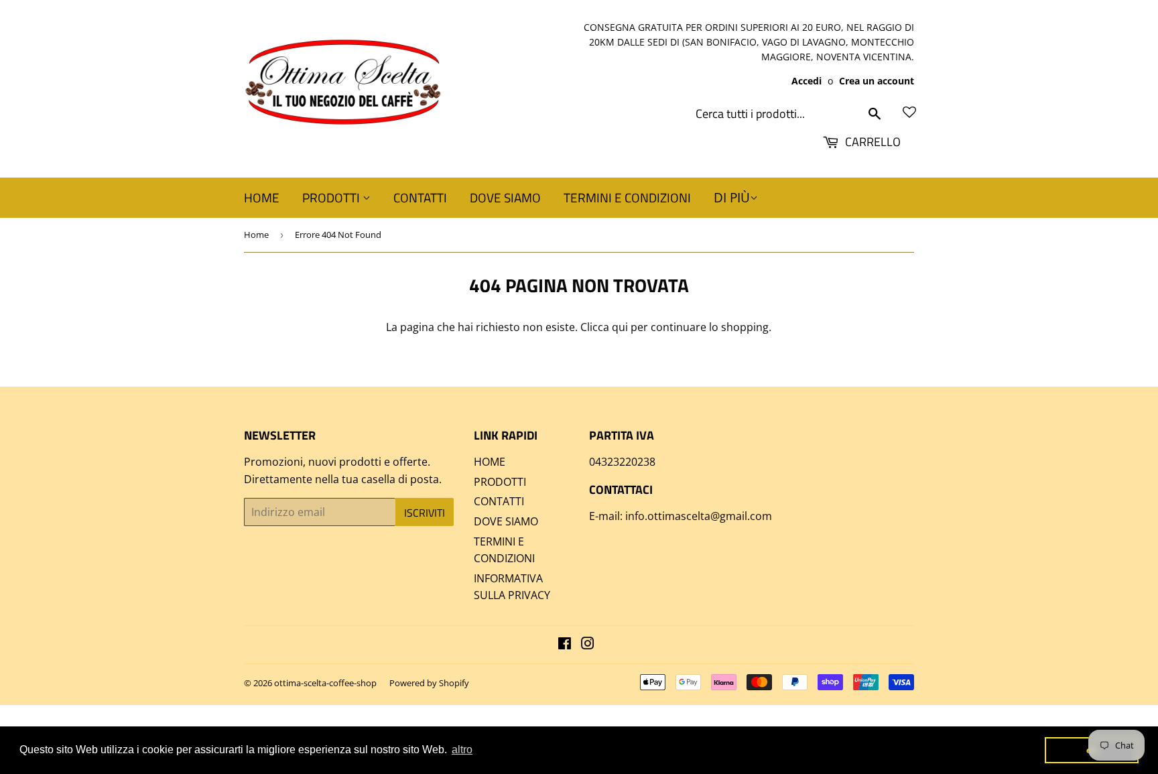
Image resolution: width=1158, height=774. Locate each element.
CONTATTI (420, 197)
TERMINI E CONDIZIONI (627, 197)
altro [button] (462, 749)
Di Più (732, 197)
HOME (261, 197)
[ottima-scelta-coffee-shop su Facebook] (565, 644)
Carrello (871, 142)
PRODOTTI (332, 197)
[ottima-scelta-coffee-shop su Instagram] (587, 644)
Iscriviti (424, 513)
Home (256, 235)
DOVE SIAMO (505, 197)
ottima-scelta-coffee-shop (325, 683)
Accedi (806, 80)
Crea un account (876, 80)
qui (620, 327)
